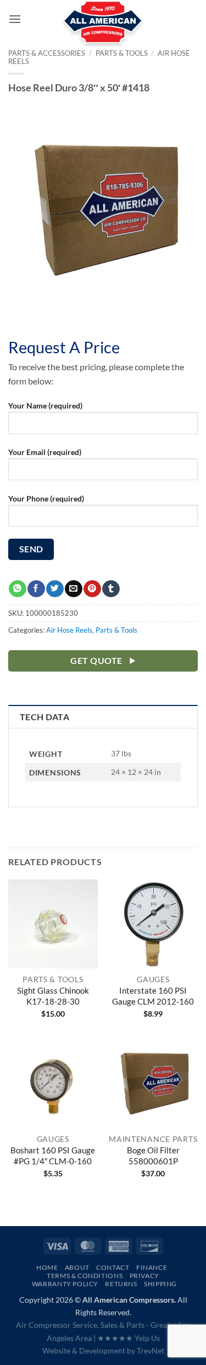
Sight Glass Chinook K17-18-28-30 (53, 995)
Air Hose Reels (69, 630)
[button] (14, 18)
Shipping (160, 1284)
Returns (121, 1284)
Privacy (144, 1275)
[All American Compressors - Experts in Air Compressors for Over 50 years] (103, 27)
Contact (112, 1267)
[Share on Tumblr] (110, 589)
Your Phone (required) (46, 498)
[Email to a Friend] (73, 589)
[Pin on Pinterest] (92, 589)
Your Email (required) (44, 452)
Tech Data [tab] (44, 716)
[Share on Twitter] (54, 589)
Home (47, 1267)
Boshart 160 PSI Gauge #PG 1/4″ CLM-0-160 (52, 1155)
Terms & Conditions (85, 1275)
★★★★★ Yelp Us (128, 1338)
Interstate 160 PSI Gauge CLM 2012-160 (153, 995)
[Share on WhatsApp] (17, 589)
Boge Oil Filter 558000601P (153, 1155)
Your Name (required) (45, 405)
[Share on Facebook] (35, 589)
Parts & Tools (116, 630)
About (77, 1267)
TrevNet (150, 1350)
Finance (151, 1267)
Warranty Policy (65, 1284)
